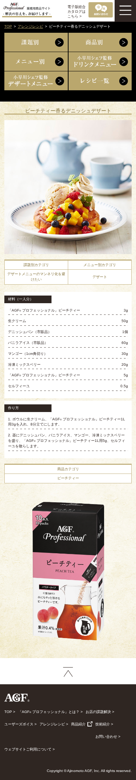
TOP (8, 26)
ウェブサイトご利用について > (29, 749)
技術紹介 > (104, 724)
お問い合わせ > (107, 737)
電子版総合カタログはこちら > (76, 11)
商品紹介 (79, 724)
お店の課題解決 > (100, 712)
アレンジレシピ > (54, 724)
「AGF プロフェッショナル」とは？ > (50, 712)
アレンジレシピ (30, 26)
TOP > (9, 712)
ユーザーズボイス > (20, 724)
